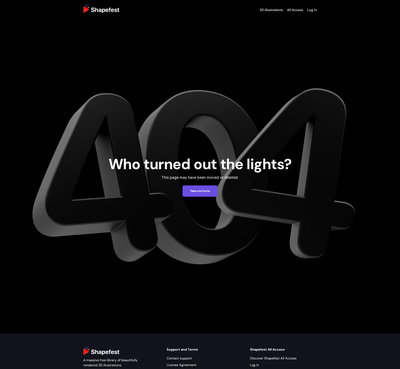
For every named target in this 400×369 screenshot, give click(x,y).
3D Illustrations (271, 10)
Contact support (179, 358)
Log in (312, 10)
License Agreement (181, 365)
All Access (295, 10)
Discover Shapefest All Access (273, 358)
